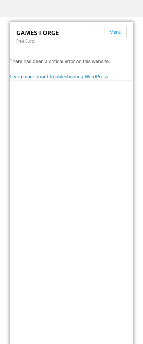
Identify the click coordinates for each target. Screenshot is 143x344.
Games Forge (37, 33)
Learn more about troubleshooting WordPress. (59, 76)
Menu (115, 32)
